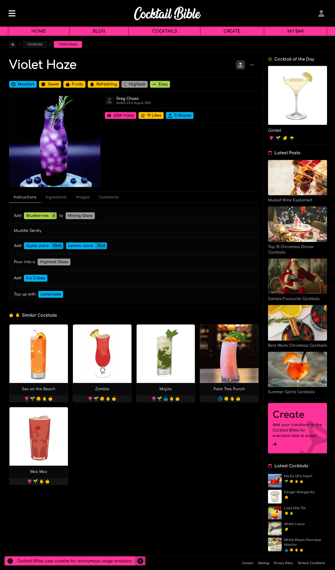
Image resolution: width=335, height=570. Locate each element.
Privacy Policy (283, 563)
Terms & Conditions (311, 563)
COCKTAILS (164, 31)
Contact (247, 563)
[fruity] (12, 315)
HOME (38, 31)
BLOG (99, 31)
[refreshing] (18, 315)
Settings (263, 563)
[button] (321, 13)
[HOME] (12, 44)
